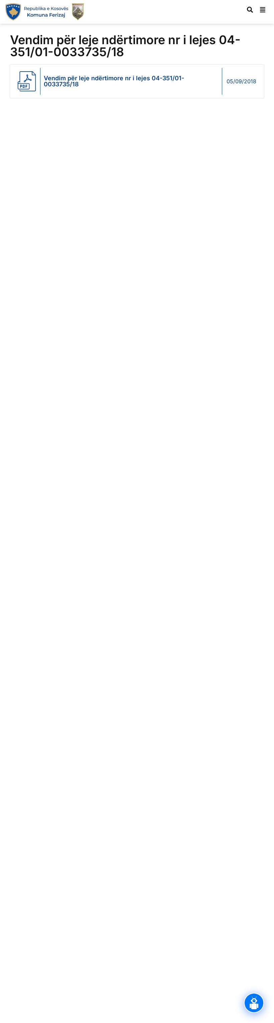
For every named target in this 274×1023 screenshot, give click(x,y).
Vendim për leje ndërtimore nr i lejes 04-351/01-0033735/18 (114, 81)
